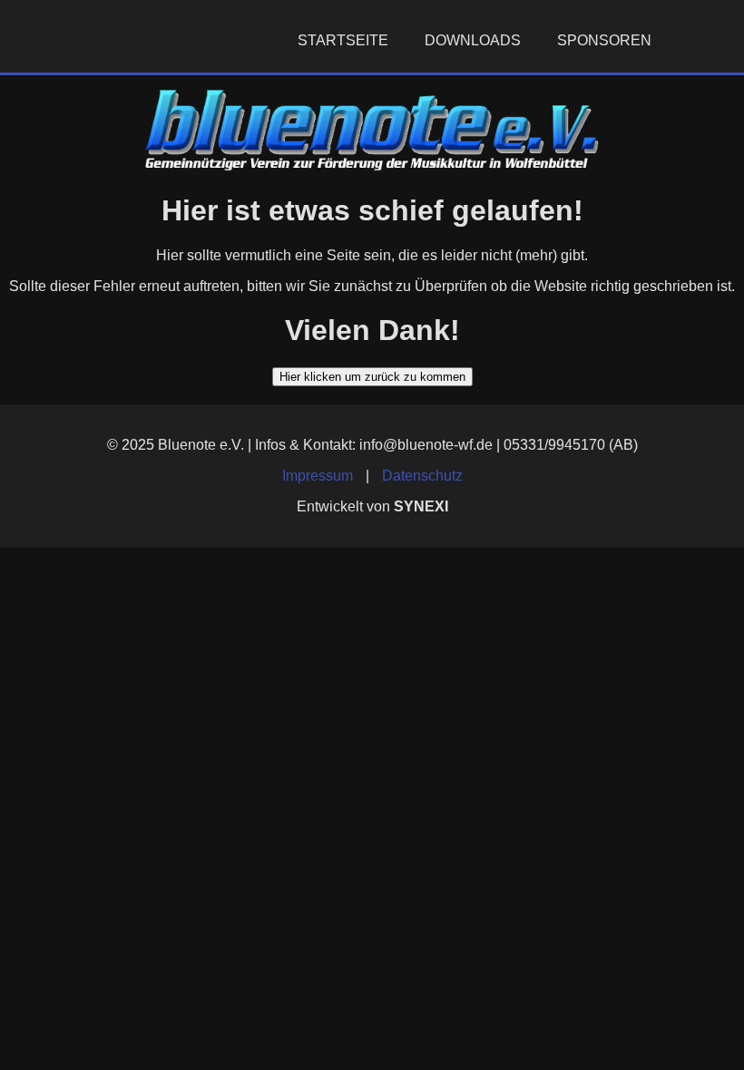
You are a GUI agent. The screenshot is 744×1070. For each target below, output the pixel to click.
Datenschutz (422, 475)
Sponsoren (604, 40)
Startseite (343, 40)
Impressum (317, 475)
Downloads (473, 40)
